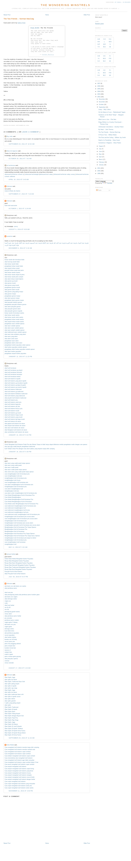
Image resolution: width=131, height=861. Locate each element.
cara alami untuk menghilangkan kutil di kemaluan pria (21, 493)
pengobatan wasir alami (12, 341)
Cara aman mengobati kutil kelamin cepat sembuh (19, 764)
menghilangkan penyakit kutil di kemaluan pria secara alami (22, 525)
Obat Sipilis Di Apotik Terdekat (14, 728)
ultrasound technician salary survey (64, 174)
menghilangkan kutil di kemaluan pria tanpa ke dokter (20, 538)
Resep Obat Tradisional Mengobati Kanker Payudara (20, 567)
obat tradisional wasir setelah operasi (16, 332)
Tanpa (38, 444)
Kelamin (20, 444)
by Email (118, 2)
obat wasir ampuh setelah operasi (14, 330)
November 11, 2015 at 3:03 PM (21, 791)
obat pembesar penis (11, 588)
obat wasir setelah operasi (12, 326)
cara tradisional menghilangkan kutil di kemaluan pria (20, 506)
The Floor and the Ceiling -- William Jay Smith (112, 137)
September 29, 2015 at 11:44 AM (21, 738)
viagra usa (8, 601)
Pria (28, 444)
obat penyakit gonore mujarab (13, 311)
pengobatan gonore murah (12, 287)
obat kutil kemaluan (10, 368)
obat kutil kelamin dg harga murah (15, 419)
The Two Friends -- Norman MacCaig (19, 19)
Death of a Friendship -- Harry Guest (109, 140)
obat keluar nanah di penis (12, 272)
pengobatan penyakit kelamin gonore (15, 304)
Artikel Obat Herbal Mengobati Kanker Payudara (19, 558)
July (100, 149)
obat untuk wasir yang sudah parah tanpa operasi (19, 471)
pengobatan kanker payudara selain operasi (17, 345)
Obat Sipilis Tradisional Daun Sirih (15, 681)
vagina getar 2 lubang (11, 622)
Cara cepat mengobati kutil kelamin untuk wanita (19, 788)
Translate (109, 183)
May (100, 154)
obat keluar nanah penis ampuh (14, 277)
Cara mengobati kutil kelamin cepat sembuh (18, 751)
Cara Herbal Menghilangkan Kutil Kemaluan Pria (19, 499)
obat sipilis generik (10, 701)
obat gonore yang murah (12, 285)
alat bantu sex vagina (11, 597)
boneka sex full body (11, 639)
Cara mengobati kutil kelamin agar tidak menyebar (19, 760)
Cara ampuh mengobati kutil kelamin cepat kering (19, 768)
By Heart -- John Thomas (105, 129)
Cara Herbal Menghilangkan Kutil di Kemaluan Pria (19, 495)
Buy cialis (9, 136)
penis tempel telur (10, 646)
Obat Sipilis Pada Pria (11, 718)
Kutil (16, 444)
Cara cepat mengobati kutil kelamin (15, 781)
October (101, 104)
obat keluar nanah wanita (12, 315)
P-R (110, 58)
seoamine (9, 236)
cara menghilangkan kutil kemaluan (15, 542)
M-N (110, 41)
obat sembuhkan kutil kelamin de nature (16, 432)
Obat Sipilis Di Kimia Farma (13, 735)
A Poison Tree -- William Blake (107, 135)
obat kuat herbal (9, 605)
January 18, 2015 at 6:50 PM (20, 451)
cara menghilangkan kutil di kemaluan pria (17, 474)
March (101, 159)
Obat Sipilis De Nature (11, 724)
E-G (110, 39)
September (102, 107)
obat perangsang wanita (12, 594)
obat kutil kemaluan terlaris (13, 376)
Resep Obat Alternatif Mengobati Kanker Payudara (19, 565)
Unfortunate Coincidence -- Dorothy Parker (111, 127)
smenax (7, 661)
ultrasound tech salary (46, 174)
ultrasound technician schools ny (14, 174)
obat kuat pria (9, 592)
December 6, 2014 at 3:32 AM (20, 248)
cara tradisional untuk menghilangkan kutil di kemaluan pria (22, 514)
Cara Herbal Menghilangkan (13, 497)
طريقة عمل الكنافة (47, 243)
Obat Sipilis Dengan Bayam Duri (14, 715)
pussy (16, 226)
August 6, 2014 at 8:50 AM (19, 229)
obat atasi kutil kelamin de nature (14, 428)
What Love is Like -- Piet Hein (107, 119)
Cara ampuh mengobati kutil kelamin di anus (18, 773)
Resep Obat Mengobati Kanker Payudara (17, 561)
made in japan (9, 654)
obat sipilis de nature (11, 679)
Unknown (9, 186)
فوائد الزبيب (8, 245)
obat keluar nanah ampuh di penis (15, 274)
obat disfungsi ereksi (11, 599)
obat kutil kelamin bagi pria (12, 404)
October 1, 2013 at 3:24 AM (20, 208)
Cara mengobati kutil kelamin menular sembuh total (20, 749)
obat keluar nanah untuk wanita (14, 317)
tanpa (44, 448)
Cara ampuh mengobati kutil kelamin (15, 766)
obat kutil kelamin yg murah (13, 413)
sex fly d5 (7, 607)
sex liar (7, 609)
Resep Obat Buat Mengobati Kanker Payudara (18, 569)
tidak (43, 444)
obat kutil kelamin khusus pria (13, 408)
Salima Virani (21, 23)
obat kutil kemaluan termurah (13, 372)
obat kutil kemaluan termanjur (13, 374)
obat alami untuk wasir (11, 338)
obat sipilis (8, 705)
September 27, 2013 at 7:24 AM (21, 194)
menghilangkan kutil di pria (12, 480)
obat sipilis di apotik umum (12, 696)
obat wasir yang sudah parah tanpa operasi (17, 463)
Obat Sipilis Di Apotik (11, 709)
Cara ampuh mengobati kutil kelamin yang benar (19, 771)
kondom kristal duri (10, 648)
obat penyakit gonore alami (13, 309)
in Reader (127, 2)
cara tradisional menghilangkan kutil (15, 508)
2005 (98, 89)
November (102, 102)
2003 (98, 94)
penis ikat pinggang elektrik (13, 643)
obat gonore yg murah (11, 281)
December (102, 99)
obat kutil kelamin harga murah (14, 415)
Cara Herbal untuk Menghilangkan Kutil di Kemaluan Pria (21, 503)
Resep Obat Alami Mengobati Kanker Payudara (19, 563)
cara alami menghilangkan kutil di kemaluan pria (19, 484)
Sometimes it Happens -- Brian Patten (109, 143)
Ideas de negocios (12, 151)
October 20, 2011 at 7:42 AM (20, 158)
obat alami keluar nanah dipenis (14, 279)
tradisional (32, 446)
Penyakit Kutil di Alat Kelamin (13, 571)
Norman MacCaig (48, 54)
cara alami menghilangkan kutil (14, 489)
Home (47, 15)
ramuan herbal (11, 554)
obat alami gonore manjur (12, 298)
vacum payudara (9, 635)
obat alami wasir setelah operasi (14, 328)
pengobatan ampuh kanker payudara (15, 353)
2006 (98, 86)
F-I (110, 56)
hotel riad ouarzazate (11, 205)
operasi (85, 444)
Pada (24, 444)
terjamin (40, 448)
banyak (19, 446)
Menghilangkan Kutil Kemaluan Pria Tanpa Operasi (20, 533)
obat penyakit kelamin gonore (13, 302)
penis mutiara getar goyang (13, 656)
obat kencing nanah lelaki (12, 262)
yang (35, 448)
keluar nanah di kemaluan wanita (14, 313)
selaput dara (8, 652)
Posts (99, 190)
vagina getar (8, 626)
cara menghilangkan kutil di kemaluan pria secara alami (21, 518)
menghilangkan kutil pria (12, 491)
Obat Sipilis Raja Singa (11, 720)
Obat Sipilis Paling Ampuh (12, 713)
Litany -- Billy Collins (104, 109)
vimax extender (9, 663)
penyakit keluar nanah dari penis (14, 270)
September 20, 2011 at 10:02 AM (21, 144)
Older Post (87, 15)
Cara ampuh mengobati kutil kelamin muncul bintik (19, 777)
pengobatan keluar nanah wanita (14, 319)
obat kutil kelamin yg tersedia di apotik (16, 383)
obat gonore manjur (10, 294)
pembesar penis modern (12, 620)
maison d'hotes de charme (12, 191)
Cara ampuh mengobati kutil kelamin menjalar (18, 775)
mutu (25, 448)
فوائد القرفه (15, 245)
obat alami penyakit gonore (13, 306)
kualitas (31, 448)
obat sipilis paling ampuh (12, 683)
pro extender (8, 618)
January (101, 165)
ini (41, 444)
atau (6, 446)
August (101, 146)
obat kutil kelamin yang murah (13, 417)
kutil (6, 448)
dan (31, 444)
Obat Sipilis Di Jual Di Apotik (13, 726)
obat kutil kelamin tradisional (13, 389)
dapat (51, 444)
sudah (15, 446)
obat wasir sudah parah (11, 467)
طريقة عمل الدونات (83, 243)
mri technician (11, 165)
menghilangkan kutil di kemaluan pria (16, 478)
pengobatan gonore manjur (12, 296)
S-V (99, 61)
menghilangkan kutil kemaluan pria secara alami (19, 523)
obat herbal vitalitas (10, 637)
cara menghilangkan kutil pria (13, 476)
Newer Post (7, 15)
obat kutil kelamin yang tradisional (15, 396)
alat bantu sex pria (10, 624)
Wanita (34, 444)
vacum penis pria (10, 641)
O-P (99, 44)
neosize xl (8, 650)
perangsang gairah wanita (12, 611)
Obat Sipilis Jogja (10, 677)
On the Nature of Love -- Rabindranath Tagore (111, 112)
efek (48, 448)
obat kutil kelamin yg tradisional (14, 391)
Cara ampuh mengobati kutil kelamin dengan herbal (20, 779)
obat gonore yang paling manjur (14, 291)
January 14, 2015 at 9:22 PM (20, 435)
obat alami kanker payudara (13, 351)
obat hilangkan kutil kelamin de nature (16, 430)
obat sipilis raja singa (11, 688)
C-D (104, 39)
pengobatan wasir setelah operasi (14, 323)
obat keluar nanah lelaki (12, 264)
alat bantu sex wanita (19, 586)
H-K (99, 41)
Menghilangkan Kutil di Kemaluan (14, 531)
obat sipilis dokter (10, 698)
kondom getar (35, 594)
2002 (98, 97)
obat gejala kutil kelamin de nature (15, 423)
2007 (98, 83)
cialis (6, 603)
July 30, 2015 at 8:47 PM (18, 577)
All (110, 47)
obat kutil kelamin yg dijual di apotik (15, 385)
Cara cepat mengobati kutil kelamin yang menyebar (20, 783)
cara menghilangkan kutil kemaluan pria (16, 482)
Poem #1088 (35, 28)
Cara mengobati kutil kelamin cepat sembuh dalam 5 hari (21, 762)
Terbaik (9, 448)
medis (73, 444)
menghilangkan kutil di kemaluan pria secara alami (19, 516)
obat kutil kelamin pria (11, 400)
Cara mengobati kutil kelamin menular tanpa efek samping (22, 747)
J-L (99, 58)
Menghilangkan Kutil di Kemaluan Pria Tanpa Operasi (20, 527)
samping (52, 448)
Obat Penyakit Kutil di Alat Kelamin (15, 573)
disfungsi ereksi (9, 629)
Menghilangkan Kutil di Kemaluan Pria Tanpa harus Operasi (22, 535)
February (101, 162)
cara (81, 444)
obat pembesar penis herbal (13, 616)
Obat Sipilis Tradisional (11, 707)
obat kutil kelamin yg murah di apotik (15, 387)
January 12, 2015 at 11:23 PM (20, 356)
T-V (99, 47)
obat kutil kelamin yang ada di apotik (15, 381)
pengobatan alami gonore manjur (14, 300)
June (100, 151)
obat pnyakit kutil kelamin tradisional (15, 398)
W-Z (104, 47)
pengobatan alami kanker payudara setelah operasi (20, 349)
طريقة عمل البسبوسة (35, 243)
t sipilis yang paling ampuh (12, 703)
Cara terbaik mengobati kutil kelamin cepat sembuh (20, 756)
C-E (104, 56)
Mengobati (11, 444)
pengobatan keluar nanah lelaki (14, 266)
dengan (77, 444)
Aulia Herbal (10, 745)
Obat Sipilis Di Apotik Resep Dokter (15, 733)
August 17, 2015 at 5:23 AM (19, 668)
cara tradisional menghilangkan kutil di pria (17, 510)
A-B (99, 39)
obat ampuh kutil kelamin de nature (15, 425)
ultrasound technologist (32, 174)
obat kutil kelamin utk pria (12, 406)
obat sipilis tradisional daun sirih (14, 694)
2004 (98, 91)
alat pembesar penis (25, 594)
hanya (47, 444)
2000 (98, 171)
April (100, 157)
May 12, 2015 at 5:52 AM (18, 547)
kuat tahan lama (9, 631)
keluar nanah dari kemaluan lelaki (14, 259)
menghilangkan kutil (10, 544)
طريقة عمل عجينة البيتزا (11, 243)
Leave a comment (30, 132)
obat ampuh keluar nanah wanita (14, 321)
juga (11, 446)
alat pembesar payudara (12, 633)
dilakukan (56, 444)
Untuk (6, 444)
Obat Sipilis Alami (10, 711)
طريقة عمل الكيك (24, 243)
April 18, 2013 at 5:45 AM (19, 179)
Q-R (104, 44)
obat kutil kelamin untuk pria (13, 402)
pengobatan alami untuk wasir (13, 343)
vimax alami (8, 614)
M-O (104, 58)
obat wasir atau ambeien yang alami (15, 334)
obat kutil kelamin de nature (13, 421)
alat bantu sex (9, 586)
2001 (98, 168)
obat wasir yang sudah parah (13, 465)
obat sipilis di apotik (10, 686)
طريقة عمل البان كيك (59, 243)
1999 (98, 173)
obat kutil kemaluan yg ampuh (13, 370)
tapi (9, 446)
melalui (61, 444)
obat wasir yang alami (11, 336)
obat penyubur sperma (11, 658)
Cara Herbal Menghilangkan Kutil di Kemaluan (18, 501)
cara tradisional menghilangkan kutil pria (16, 512)
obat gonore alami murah (12, 289)
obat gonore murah (10, 283)
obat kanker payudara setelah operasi (16, 347)
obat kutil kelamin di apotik (12, 378)
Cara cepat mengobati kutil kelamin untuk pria (18, 785)
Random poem (99, 23)
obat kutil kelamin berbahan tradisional (16, 393)
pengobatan (67, 444)
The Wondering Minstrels (65, 5)
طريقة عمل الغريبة (71, 243)
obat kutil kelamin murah (12, 410)
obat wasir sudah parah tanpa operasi (16, 469)
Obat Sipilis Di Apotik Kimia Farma (15, 730)
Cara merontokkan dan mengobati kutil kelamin (18, 758)
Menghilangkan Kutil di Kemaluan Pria (16, 529)
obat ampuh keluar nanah (12, 268)
